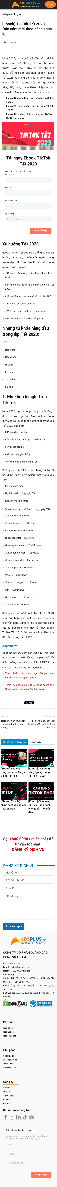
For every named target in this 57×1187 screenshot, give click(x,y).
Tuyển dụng (8, 1095)
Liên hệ (50, 4)
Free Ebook (8, 1032)
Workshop (8, 1028)
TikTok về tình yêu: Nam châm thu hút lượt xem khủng (13, 724)
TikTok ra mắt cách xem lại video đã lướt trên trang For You (41, 724)
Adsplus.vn (9, 646)
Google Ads (8, 1056)
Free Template (9, 1036)
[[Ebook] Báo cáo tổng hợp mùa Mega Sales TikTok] (14, 758)
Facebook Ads (10, 1060)
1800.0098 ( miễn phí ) (29, 839)
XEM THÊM (35, 742)
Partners (7, 1103)
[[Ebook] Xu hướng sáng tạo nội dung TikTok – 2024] (41, 758)
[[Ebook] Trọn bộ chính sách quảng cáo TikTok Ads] (14, 791)
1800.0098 (16, 971)
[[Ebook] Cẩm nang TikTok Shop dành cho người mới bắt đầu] (41, 791)
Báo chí (6, 1099)
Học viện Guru (9, 1067)
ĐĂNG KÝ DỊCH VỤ (28, 849)
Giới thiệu (7, 1088)
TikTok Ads (8, 1064)
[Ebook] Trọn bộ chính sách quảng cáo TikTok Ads (14, 805)
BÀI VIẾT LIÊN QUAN (16, 742)
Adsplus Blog (10, 14)
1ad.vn (41, 689)
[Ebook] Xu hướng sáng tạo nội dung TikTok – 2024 (39, 772)
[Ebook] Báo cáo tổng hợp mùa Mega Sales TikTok (13, 772)
